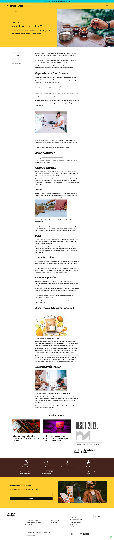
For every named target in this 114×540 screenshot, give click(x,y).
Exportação (77, 5)
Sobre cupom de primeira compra (33, 518)
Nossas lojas (54, 518)
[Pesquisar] (100, 5)
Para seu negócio (55, 520)
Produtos (53, 5)
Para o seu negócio (68, 5)
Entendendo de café (17, 22)
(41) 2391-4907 (73, 517)
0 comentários (17, 57)
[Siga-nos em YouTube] (99, 517)
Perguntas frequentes (30, 515)
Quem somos (54, 515)
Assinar (31, 498)
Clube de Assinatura (38, 5)
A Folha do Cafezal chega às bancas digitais (85, 451)
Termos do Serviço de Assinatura (33, 522)
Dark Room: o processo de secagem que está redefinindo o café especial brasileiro (56, 438)
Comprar (47, 5)
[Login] (103, 5)
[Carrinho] (106, 6)
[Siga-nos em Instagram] (95, 517)
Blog (14, 11)
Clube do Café (49, 469)
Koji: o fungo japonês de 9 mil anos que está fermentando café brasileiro (25, 438)
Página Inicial (9, 11)
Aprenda (60, 5)
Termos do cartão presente (31, 520)
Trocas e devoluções (30, 527)
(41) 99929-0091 (73, 524)
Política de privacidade (30, 524)
